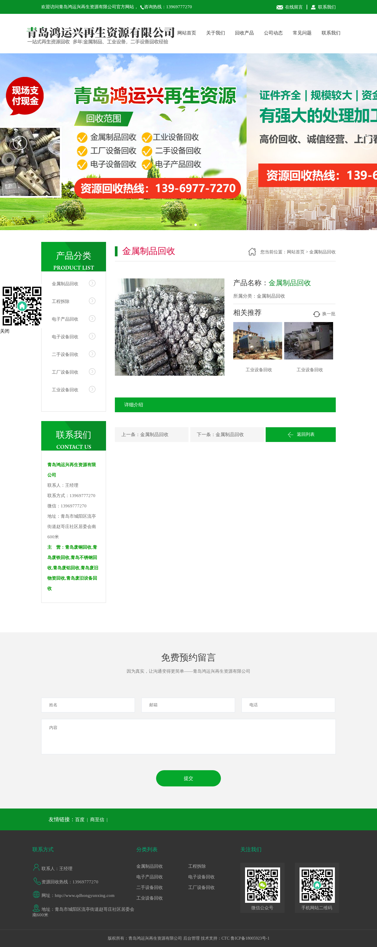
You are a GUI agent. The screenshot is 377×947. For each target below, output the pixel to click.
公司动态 (273, 32)
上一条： (130, 434)
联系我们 (326, 7)
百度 (80, 819)
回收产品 (244, 32)
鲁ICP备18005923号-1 (250, 938)
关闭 (4, 331)
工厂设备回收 (65, 372)
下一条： (206, 434)
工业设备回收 (65, 389)
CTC (225, 938)
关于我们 (215, 32)
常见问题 (302, 32)
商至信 (97, 819)
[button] (191, 225)
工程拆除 (61, 301)
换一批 (328, 313)
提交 (188, 778)
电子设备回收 (65, 336)
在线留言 (294, 7)
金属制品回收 (65, 283)
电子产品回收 (65, 319)
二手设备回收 (65, 354)
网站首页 (186, 32)
